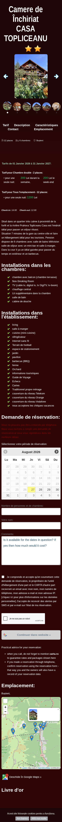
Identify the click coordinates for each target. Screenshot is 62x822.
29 (48, 489)
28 (40, 489)
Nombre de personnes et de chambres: (22, 505)
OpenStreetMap (44, 768)
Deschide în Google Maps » (25, 777)
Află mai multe (39, 818)
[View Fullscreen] (5, 701)
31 (8, 495)
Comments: (7, 534)
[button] (35, 725)
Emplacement (43, 129)
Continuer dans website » (34, 634)
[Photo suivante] (56, 77)
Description (22, 125)
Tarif (6, 125)
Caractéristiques (46, 125)
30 (57, 489)
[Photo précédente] (5, 77)
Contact (13, 129)
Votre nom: (7, 520)
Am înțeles (22, 818)
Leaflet (24, 768)
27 (32, 489)
